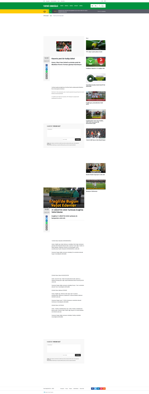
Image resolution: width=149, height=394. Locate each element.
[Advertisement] (37, 33)
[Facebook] (47, 65)
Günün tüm (102, 11)
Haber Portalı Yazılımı (49, 392)
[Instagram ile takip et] (101, 388)
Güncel (67, 5)
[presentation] (47, 11)
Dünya (80, 5)
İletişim (70, 388)
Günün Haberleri (53, 1)
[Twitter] (47, 67)
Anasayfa (62, 388)
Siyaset (76, 5)
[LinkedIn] (47, 69)
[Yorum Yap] (47, 78)
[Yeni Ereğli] (50, 5)
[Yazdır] (47, 76)
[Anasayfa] (44, 1)
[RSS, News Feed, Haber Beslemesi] (104, 388)
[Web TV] (102, 1)
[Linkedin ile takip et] (98, 388)
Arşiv (58, 1)
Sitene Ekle (63, 1)
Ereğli (71, 5)
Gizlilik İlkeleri (75, 388)
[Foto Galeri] (105, 1)
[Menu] (92, 6)
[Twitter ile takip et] (95, 388)
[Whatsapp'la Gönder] (47, 71)
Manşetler (47, 1)
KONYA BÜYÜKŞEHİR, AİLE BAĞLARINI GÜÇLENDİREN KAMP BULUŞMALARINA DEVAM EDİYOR (70, 11)
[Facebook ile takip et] (92, 388)
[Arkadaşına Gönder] (47, 74)
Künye (61, 5)
